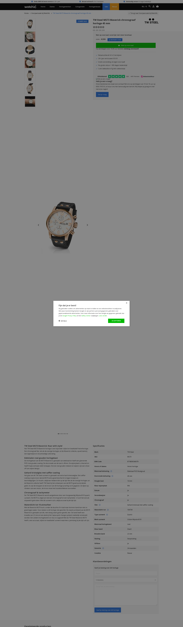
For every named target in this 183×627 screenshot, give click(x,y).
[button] (63, 321)
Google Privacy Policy (69, 315)
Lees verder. (103, 315)
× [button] (126, 303)
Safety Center (85, 315)
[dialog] (91, 313)
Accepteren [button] (116, 321)
